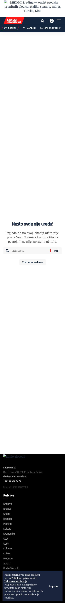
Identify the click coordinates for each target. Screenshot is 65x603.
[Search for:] (29, 250)
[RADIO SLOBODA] (13, 20)
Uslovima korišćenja (15, 581)
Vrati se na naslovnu (32, 262)
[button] (53, 586)
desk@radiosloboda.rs (14, 476)
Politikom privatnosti (23, 578)
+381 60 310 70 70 (12, 480)
